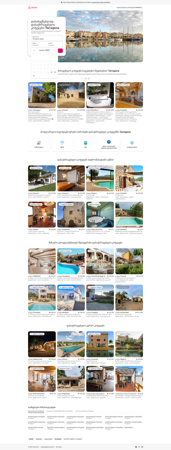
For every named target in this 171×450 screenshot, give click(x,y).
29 (51, 72)
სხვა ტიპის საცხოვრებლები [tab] (36, 411)
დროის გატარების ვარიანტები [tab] (85, 411)
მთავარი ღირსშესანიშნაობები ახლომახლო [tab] (60, 411)
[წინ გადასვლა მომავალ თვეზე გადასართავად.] (54, 50)
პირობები (59, 447)
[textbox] (39, 45)
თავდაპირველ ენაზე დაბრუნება (100, 2)
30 (55, 72)
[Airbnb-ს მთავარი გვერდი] (32, 7)
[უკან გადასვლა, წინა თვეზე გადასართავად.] (34, 50)
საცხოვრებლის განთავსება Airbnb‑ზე (129, 7)
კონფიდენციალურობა (47, 447)
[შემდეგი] (88, 78)
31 (34, 76)
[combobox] (46, 39)
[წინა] (82, 78)
